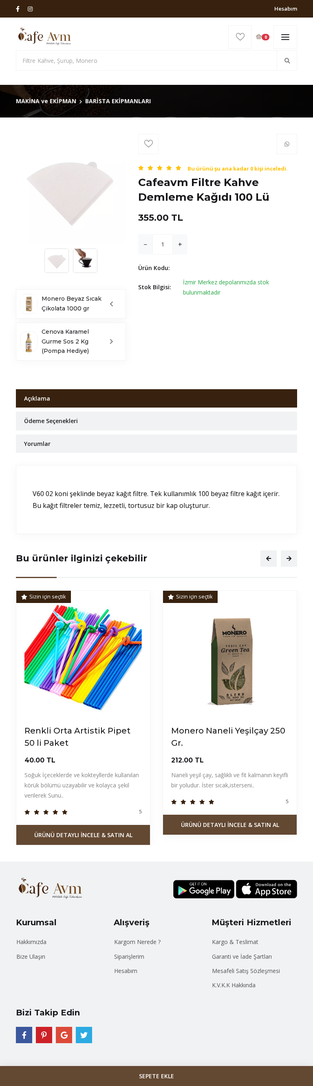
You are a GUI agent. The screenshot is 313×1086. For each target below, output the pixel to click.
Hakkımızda (31, 942)
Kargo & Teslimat (235, 942)
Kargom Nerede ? (137, 942)
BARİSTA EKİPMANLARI (118, 101)
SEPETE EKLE (156, 1076)
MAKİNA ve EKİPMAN (46, 101)
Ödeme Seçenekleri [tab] (51, 421)
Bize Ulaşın (30, 956)
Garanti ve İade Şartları (242, 956)
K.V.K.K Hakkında (234, 985)
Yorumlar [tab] (37, 444)
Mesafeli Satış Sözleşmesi (246, 971)
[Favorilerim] (240, 37)
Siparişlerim (129, 956)
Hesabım (285, 8)
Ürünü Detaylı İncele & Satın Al (83, 835)
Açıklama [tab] (37, 398)
